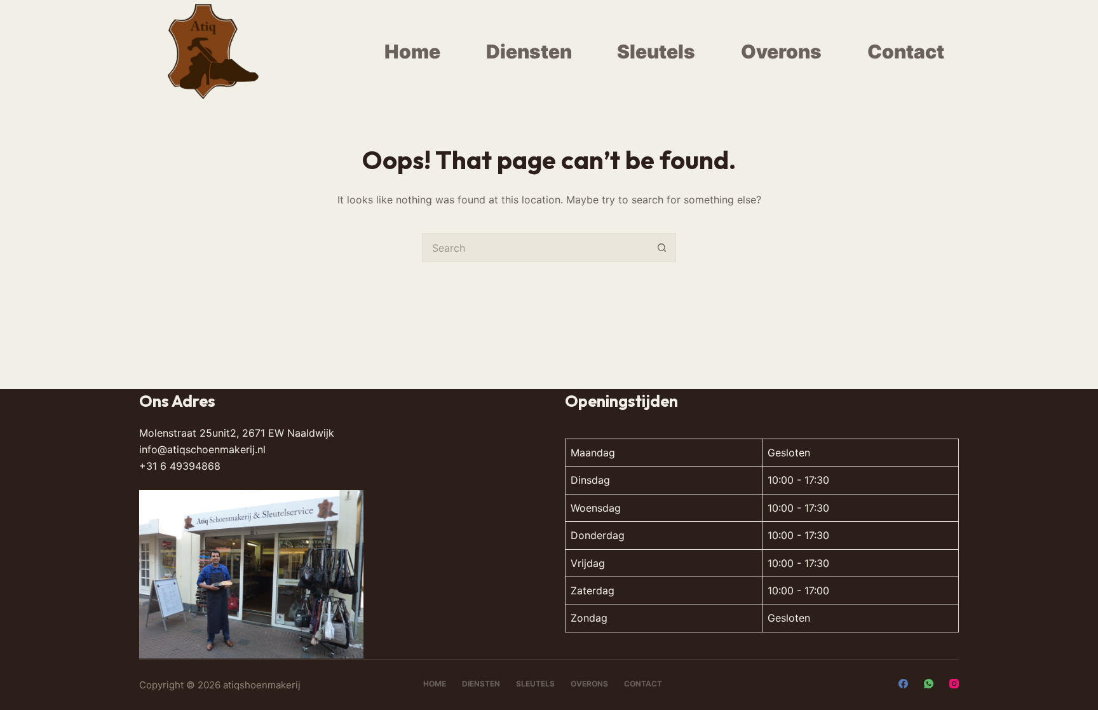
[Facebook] (903, 683)
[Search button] (661, 247)
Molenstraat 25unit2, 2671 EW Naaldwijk (236, 433)
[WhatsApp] (928, 683)
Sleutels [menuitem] (656, 51)
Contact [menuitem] (905, 51)
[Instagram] (954, 683)
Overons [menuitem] (781, 51)
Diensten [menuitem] (529, 51)
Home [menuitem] (412, 51)
